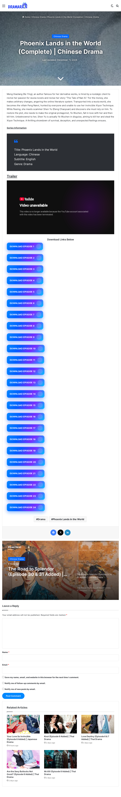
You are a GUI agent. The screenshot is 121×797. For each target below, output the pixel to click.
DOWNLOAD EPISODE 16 (23, 416)
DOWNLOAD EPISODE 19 (23, 450)
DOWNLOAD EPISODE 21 (23, 473)
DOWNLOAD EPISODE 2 (22, 258)
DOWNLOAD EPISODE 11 (22, 360)
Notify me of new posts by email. (20, 689)
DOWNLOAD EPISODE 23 (23, 496)
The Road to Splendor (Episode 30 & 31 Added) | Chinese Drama (36, 571)
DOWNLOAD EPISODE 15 (23, 405)
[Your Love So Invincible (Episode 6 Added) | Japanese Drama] (23, 724)
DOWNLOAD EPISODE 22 (23, 484)
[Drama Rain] (17, 5)
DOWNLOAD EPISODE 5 (22, 291)
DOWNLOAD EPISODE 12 (23, 371)
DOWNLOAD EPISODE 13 (23, 382)
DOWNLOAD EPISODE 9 (22, 337)
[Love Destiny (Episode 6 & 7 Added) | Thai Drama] (97, 724)
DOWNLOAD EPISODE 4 (22, 280)
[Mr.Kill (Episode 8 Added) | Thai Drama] (60, 759)
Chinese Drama (39, 17)
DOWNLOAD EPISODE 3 (22, 269)
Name (5, 652)
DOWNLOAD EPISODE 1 (22, 246)
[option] (60, 570)
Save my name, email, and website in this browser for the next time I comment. (42, 677)
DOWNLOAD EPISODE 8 (22, 325)
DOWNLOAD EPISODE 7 (22, 314)
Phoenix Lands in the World (68, 519)
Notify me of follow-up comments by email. (25, 683)
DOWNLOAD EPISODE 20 (23, 462)
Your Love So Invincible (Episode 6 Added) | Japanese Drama (22, 739)
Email (5, 665)
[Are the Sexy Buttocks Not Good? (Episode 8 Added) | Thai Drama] (23, 759)
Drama (41, 519)
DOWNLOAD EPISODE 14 (23, 394)
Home (27, 17)
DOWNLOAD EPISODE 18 (23, 439)
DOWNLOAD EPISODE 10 (23, 348)
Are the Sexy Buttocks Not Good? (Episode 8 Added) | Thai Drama (23, 774)
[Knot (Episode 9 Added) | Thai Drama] (60, 724)
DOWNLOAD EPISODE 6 (22, 303)
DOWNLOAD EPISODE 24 (23, 507)
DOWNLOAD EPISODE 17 (22, 428)
